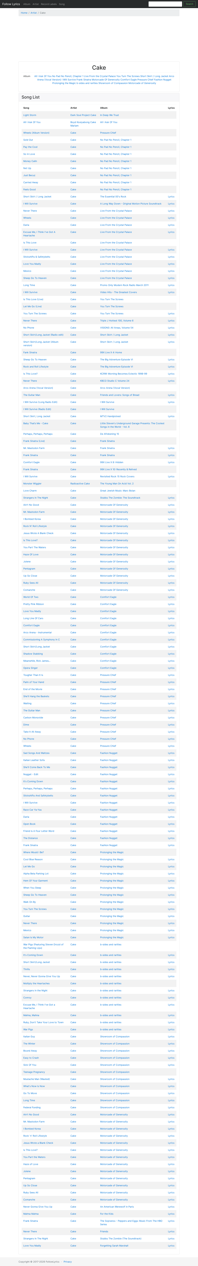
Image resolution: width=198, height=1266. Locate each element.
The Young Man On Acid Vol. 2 (117, 483)
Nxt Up (27, 168)
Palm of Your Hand (33, 682)
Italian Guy (29, 1036)
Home (24, 12)
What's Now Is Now (34, 1086)
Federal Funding (32, 1107)
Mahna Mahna (31, 1213)
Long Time (29, 285)
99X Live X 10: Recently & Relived (118, 469)
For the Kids (106, 1213)
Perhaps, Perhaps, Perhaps (37, 433)
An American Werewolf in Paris (117, 1206)
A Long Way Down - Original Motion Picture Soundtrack (130, 203)
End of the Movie (32, 689)
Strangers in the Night (35, 990)
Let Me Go (29, 866)
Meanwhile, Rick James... (36, 660)
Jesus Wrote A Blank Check (38, 533)
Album (26, 4)
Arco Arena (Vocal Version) (38, 387)
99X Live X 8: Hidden (111, 462)
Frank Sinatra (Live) (34, 441)
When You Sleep (32, 887)
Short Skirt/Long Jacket (36, 646)
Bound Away (30, 1050)
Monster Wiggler (32, 483)
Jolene (27, 561)
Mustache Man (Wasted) (36, 1079)
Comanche (29, 589)
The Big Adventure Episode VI (116, 359)
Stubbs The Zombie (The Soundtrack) (120, 1238)
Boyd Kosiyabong (80, 122)
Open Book (29, 823)
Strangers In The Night (35, 497)
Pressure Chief (145, 79)
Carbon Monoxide (33, 717)
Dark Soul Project (80, 115)
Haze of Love (30, 1164)
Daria (26, 224)
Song (62, 4)
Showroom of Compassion (113, 83)
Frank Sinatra (84, 79)
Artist (36, 4)
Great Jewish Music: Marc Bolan (117, 490)
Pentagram (29, 568)
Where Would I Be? (33, 852)
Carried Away (30, 182)
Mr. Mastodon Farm (34, 448)
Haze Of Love (30, 554)
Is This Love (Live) (33, 299)
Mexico (27, 270)
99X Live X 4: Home (111, 352)
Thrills (26, 969)
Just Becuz (29, 175)
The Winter (29, 1043)
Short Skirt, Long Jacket (36, 416)
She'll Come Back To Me (36, 767)
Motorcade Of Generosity (106, 79)
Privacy (68, 1261)
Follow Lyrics (11, 4)
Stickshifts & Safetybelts (36, 256)
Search (189, 4)
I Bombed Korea (32, 519)
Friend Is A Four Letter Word (38, 831)
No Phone (28, 327)
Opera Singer (30, 667)
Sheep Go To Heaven (35, 278)
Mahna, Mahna (31, 1015)
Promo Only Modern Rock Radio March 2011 (124, 285)
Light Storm (29, 115)
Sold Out (28, 139)
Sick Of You (29, 1064)
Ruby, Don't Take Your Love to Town (43, 1022)
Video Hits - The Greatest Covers (118, 292)
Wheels (27, 217)
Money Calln (30, 161)
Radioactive (76, 483)
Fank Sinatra (30, 352)
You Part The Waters (34, 547)
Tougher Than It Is (33, 675)
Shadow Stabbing (33, 653)
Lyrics (171, 196)
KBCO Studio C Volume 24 (114, 380)
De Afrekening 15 (109, 433)
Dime (26, 724)
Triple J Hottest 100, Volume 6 (116, 320)
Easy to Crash (31, 1057)
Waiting (27, 703)
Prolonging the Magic (64, 83)
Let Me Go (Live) (32, 306)
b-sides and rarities (87, 83)
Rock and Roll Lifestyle (35, 366)
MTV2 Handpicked (110, 416)
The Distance (30, 838)
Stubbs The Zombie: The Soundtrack (120, 497)
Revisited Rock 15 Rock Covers (117, 476)
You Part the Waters (34, 1157)
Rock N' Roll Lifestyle (35, 526)
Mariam (74, 125)
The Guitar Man (31, 394)
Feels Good (29, 189)
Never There (30, 210)
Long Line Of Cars (33, 618)
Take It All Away (32, 731)
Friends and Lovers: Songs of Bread (119, 394)
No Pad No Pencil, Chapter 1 (67, 76)
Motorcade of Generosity (142, 83)
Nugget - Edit (30, 774)
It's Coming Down (33, 781)
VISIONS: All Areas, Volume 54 (116, 327)
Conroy (27, 997)
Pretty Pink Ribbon (33, 604)
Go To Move (30, 1093)
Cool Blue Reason (33, 859)
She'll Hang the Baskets (36, 696)
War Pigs (28, 1029)
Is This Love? (30, 373)
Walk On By (29, 901)
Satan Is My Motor (33, 937)
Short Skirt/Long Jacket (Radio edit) (43, 334)
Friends (104, 1231)
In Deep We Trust (109, 115)
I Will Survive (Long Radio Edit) (40, 402)
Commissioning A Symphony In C (41, 639)
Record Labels (49, 4)
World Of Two (30, 597)
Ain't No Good (31, 504)
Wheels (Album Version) (36, 132)
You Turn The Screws (128, 76)
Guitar (26, 916)
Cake (93, 115)
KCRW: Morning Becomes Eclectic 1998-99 (123, 373)
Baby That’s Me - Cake (35, 423)
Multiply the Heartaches (36, 983)
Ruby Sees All (30, 582)
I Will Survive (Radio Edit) (37, 409)
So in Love (29, 154)
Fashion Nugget (162, 79)
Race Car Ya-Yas (32, 809)
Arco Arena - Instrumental (37, 632)
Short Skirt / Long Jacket (154, 76)
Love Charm (30, 490)
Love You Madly (32, 263)
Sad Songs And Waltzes (36, 753)
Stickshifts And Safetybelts (38, 795)
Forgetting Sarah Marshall (114, 1245)
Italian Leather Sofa (34, 760)
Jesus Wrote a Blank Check (38, 1142)
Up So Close (30, 575)
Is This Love (29, 242)
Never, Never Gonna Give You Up (41, 976)
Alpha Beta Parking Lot (36, 873)
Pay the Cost (30, 146)
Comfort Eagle (128, 79)
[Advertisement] (99, 39)
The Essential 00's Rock (113, 196)
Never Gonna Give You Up (37, 1206)
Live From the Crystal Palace (100, 76)
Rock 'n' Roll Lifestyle (35, 1135)
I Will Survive (69, 79)
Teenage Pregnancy (34, 1071)
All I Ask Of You (42, 76)
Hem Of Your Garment (35, 880)
